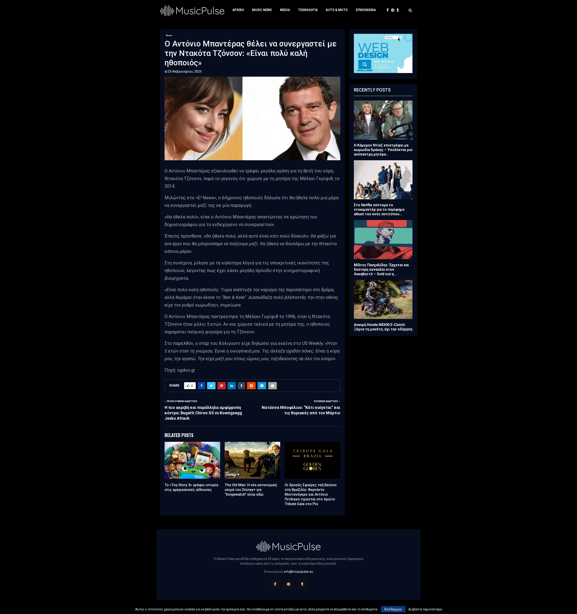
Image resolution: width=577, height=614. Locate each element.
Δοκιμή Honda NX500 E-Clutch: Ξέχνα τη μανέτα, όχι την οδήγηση (383, 327)
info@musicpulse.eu (298, 571)
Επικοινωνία (366, 10)
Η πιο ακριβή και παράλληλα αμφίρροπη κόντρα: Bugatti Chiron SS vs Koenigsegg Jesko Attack (203, 413)
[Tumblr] (399, 10)
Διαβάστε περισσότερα (425, 609)
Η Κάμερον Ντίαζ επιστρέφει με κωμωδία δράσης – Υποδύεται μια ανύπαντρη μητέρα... (383, 149)
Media (285, 10)
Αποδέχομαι (393, 609)
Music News (262, 10)
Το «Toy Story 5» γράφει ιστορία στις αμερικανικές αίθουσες (191, 487)
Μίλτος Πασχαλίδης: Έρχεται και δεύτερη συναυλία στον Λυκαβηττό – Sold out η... (381, 269)
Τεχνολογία (308, 10)
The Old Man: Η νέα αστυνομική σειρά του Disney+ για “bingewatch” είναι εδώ (251, 490)
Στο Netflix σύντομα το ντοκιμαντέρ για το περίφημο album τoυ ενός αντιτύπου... (379, 209)
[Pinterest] (394, 10)
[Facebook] (389, 10)
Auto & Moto (337, 10)
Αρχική (238, 10)
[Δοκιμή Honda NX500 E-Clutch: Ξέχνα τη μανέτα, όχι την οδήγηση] (383, 299)
